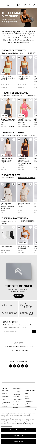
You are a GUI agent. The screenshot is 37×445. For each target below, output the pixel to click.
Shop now (18, 295)
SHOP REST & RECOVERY (26, 178)
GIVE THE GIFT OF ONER (19, 350)
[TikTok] (22, 367)
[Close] (35, 409)
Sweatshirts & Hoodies (28, 407)
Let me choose (18, 441)
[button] (1, 1)
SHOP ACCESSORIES (28, 221)
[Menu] (3, 5)
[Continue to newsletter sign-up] (34, 331)
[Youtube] (18, 367)
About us (4, 393)
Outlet (26, 393)
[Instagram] (10, 367)
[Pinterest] (27, 367)
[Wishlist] (25, 5)
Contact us (16, 405)
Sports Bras (28, 404)
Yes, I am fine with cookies (18, 430)
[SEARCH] (29, 5)
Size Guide (16, 402)
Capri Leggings (29, 401)
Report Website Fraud (6, 403)
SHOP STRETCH (29, 135)
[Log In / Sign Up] (8, 5)
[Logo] (18, 5)
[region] (18, 426)
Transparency (5, 396)
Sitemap (4, 406)
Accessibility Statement (16, 395)
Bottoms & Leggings (28, 397)
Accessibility (16, 392)
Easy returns (19, 1)
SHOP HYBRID (30, 95)
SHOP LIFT (31, 53)
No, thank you (18, 435)
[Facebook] (14, 367)
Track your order (17, 399)
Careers (4, 399)
